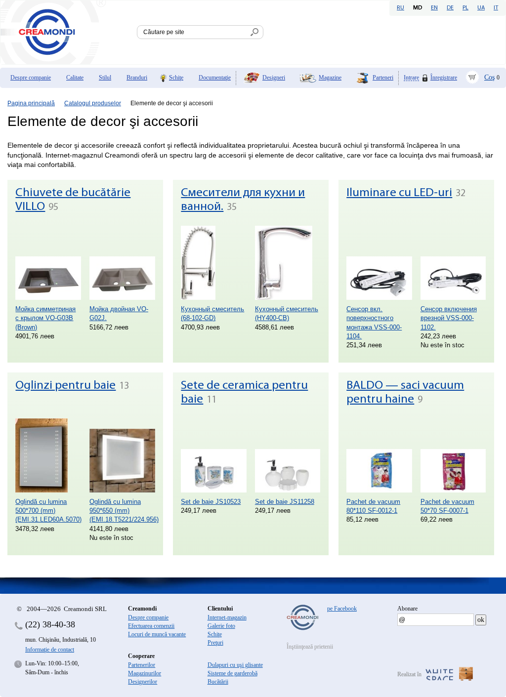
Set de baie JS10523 (211, 501)
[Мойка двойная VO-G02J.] (122, 263)
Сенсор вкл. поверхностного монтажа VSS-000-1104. (374, 322)
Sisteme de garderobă (232, 673)
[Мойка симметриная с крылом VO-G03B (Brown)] (48, 263)
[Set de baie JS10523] (214, 455)
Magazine (330, 77)
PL (465, 8)
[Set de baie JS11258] (288, 455)
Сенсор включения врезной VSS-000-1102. (449, 317)
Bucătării (218, 681)
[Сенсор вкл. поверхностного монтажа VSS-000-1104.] (379, 263)
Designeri (273, 77)
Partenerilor (141, 664)
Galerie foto (221, 625)
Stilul (105, 77)
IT (496, 8)
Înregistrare (443, 77)
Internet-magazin (227, 617)
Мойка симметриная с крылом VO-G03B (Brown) (45, 317)
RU (400, 8)
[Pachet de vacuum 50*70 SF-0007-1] (453, 455)
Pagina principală (31, 103)
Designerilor (142, 681)
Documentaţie (215, 77)
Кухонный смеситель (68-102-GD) (212, 313)
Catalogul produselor (92, 103)
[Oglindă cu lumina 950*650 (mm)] (122, 455)
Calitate (75, 77)
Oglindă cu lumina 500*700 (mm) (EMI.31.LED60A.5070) (48, 510)
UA (481, 8)
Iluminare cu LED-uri (399, 193)
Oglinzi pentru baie (65, 385)
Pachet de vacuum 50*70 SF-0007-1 (447, 506)
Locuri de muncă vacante (157, 634)
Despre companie (30, 77)
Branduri (136, 77)
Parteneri (383, 77)
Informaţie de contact (49, 649)
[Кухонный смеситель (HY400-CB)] (288, 263)
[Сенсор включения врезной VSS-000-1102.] (453, 263)
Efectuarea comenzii (151, 625)
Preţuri (215, 642)
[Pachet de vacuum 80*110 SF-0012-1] (379, 455)
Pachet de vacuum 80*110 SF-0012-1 (373, 506)
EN (434, 8)
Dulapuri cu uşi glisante (235, 664)
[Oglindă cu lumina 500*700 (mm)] (48, 455)
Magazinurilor (144, 673)
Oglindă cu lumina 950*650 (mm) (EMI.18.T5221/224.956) (122, 510)
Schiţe (176, 77)
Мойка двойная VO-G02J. (118, 313)
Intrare (411, 78)
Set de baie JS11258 (284, 501)
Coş (489, 77)
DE (450, 8)
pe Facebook (342, 608)
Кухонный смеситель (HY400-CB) (286, 313)
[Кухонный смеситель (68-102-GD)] (214, 263)
